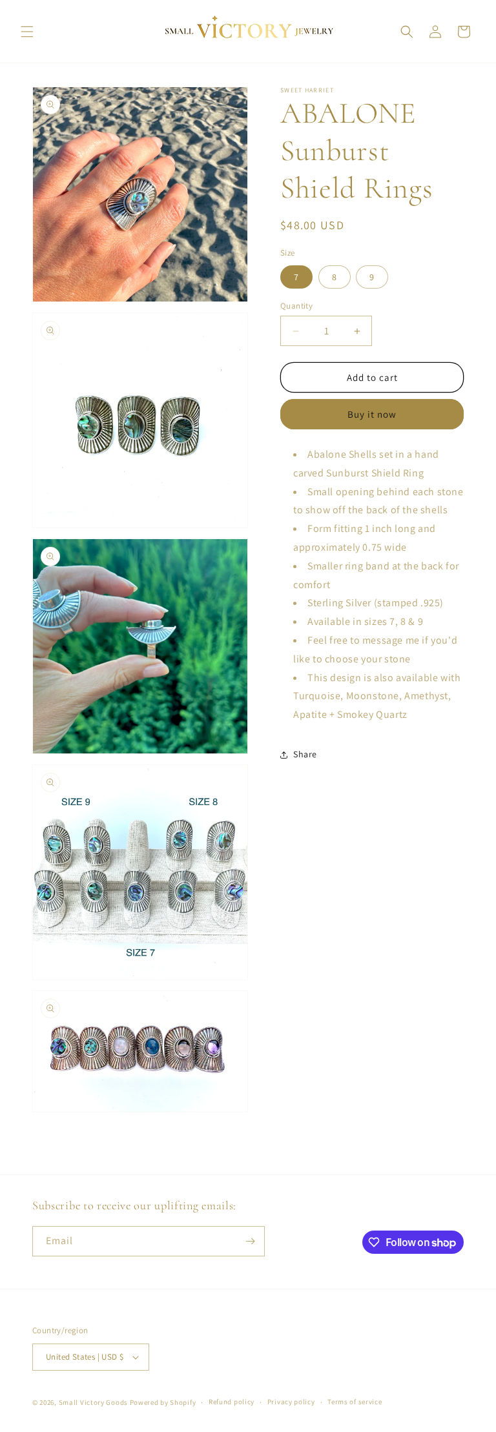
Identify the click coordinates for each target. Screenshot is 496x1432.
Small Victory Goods (93, 1402)
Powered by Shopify (163, 1402)
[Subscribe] (250, 1241)
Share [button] (305, 754)
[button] (27, 31)
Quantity (296, 305)
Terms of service (354, 1401)
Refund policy (231, 1401)
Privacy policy (291, 1401)
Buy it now (372, 414)
